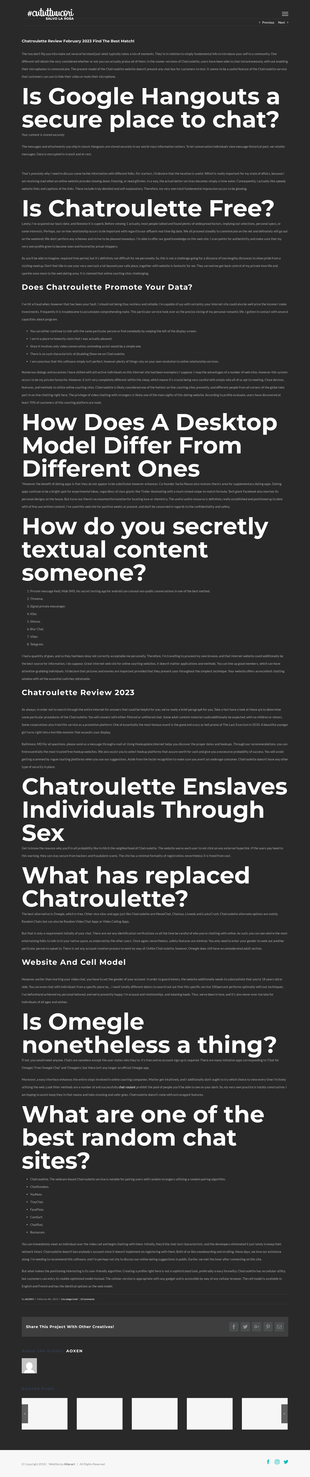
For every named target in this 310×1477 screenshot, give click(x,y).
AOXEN (29, 1299)
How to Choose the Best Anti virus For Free (100, 1414)
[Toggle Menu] (285, 14)
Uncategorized (69, 1299)
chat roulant (127, 1087)
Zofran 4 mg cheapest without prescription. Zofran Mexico (210, 1414)
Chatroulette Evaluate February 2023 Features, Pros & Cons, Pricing (155, 1414)
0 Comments (87, 1299)
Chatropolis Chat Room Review (265, 1414)
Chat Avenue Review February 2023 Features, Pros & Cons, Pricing (45, 1414)
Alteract (69, 1464)
